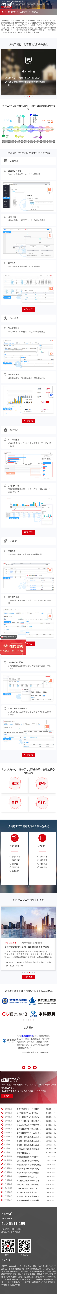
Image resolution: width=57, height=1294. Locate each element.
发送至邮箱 (15, 1232)
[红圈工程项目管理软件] (11, 4)
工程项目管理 (27, 1036)
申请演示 (28, 309)
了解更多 (28, 976)
